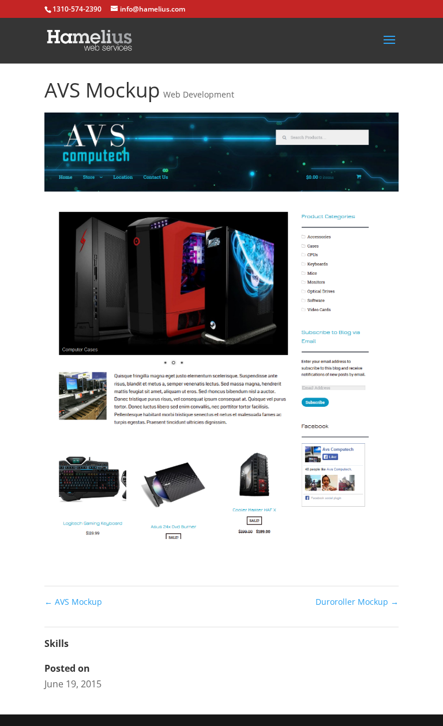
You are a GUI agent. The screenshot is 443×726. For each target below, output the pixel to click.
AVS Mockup (73, 601)
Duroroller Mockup (357, 601)
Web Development (198, 94)
